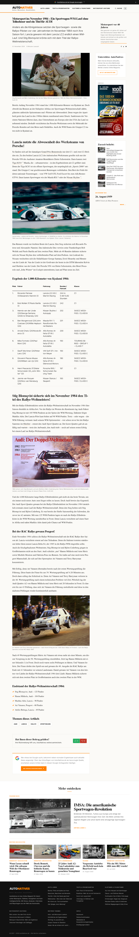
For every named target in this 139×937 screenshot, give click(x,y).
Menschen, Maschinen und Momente (59, 893)
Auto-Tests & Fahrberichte (84, 890)
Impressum (79, 914)
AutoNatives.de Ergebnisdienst (57, 917)
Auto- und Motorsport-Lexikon (57, 914)
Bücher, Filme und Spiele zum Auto (58, 890)
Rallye (33, 724)
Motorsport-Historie (101, 8)
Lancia (24, 724)
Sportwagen (45, 724)
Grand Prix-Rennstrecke (51, 151)
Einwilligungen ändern (83, 925)
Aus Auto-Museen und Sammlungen (116, 890)
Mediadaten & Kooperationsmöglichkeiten (84, 921)
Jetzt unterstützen (107, 72)
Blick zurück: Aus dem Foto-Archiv (20, 914)
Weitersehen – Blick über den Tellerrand (60, 899)
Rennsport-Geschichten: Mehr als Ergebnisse (23, 920)
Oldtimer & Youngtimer (81, 8)
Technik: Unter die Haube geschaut (58, 896)
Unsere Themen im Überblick (56, 922)
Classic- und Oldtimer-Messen (114, 893)
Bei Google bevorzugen (33, 768)
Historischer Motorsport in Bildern (20, 917)
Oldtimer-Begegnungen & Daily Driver (116, 904)
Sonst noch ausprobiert (83, 896)
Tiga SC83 (17, 162)
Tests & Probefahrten (61, 8)
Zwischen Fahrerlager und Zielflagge (20, 922)
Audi (15, 724)
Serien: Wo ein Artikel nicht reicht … (59, 925)
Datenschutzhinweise (82, 917)
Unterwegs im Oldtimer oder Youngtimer (85, 900)
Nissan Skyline (73, 177)
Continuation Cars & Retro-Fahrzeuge (116, 896)
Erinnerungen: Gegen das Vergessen (116, 899)
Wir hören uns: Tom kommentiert (58, 901)
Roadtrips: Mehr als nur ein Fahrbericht (88, 893)
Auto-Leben (45, 8)
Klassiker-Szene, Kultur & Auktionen (116, 901)
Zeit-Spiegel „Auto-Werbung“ (57, 904)
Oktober (26, 423)
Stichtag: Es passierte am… (56, 920)
